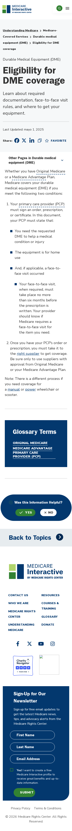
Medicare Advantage (29, 177)
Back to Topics (30, 538)
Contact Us (18, 595)
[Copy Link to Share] (39, 140)
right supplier (28, 353)
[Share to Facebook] (16, 140)
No (50, 512)
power (30, 389)
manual (14, 389)
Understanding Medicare (20, 30)
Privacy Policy (20, 808)
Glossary (49, 617)
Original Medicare (50, 171)
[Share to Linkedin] (31, 140)
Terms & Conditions (47, 808)
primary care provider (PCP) (42, 204)
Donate (47, 625)
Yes (28, 512)
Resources (50, 595)
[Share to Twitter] (24, 140)
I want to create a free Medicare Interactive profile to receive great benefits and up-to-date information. (38, 776)
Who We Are (18, 603)
